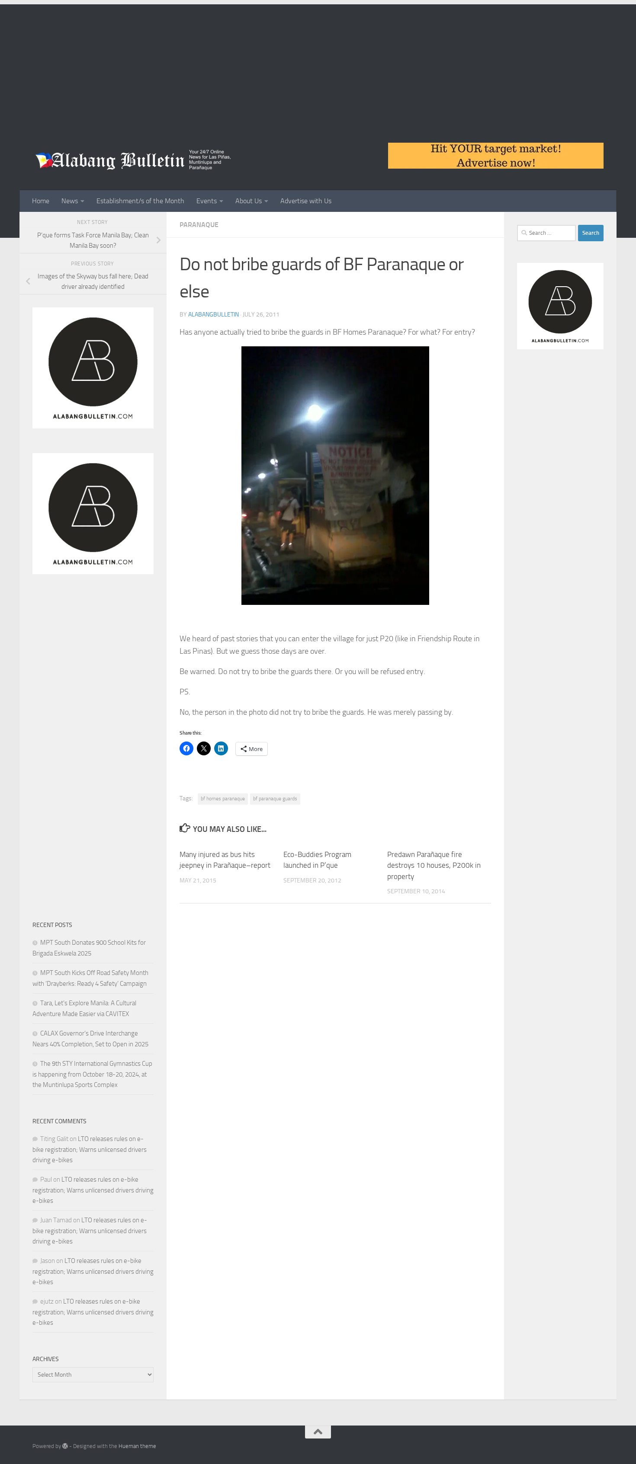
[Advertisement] (318, 64)
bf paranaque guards (275, 799)
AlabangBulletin (213, 314)
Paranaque (199, 225)
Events (206, 201)
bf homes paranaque (223, 799)
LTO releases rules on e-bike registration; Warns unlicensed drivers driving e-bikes (89, 1149)
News (69, 201)
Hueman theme (137, 1446)
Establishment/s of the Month (140, 201)
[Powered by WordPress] (65, 1446)
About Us (248, 201)
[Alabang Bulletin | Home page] (133, 160)
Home (40, 201)
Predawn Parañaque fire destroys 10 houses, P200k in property (434, 865)
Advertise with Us (305, 201)
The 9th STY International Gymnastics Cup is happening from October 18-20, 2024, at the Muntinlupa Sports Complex (92, 1074)
